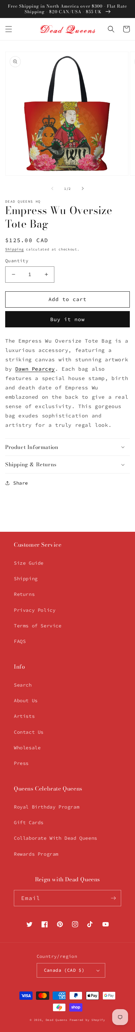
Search (23, 685)
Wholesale (27, 747)
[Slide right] (82, 188)
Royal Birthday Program (46, 807)
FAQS (20, 641)
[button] (8, 29)
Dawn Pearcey (35, 368)
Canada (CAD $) (64, 970)
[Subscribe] (113, 898)
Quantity (16, 261)
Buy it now (67, 319)
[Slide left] (52, 188)
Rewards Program (36, 854)
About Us (26, 700)
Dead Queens (57, 1020)
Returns (24, 594)
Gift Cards (29, 822)
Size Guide (29, 563)
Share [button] (20, 483)
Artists (24, 716)
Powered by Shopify (87, 1020)
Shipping (14, 249)
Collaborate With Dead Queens (55, 838)
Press (21, 763)
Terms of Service (38, 626)
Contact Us (29, 732)
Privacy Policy (34, 610)
